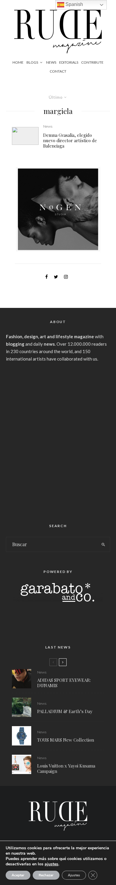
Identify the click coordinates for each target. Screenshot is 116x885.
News (51, 62)
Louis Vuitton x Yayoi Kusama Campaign (66, 768)
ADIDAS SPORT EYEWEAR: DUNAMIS (64, 682)
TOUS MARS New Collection (65, 740)
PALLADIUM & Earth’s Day (65, 711)
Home (17, 62)
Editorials (68, 62)
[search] (103, 544)
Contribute (92, 62)
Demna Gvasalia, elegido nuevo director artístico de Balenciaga (70, 140)
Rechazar (46, 875)
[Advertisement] (58, 440)
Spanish (73, 4)
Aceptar (18, 875)
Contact (58, 71)
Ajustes (74, 875)
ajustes (51, 864)
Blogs (32, 62)
